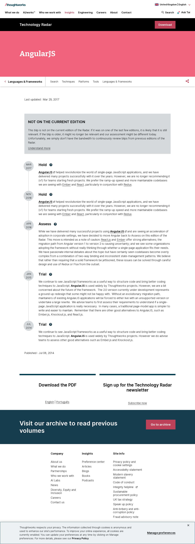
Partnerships (59, 471)
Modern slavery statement (123, 476)
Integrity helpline (123, 487)
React (80, 184)
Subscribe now (137, 403)
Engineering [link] (85, 12)
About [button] (114, 12)
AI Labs (55, 480)
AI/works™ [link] (29, 12)
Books (86, 475)
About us (56, 461)
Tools (96, 81)
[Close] (188, 525)
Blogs (85, 471)
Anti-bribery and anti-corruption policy (126, 510)
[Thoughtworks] (15, 3)
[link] (165, 25)
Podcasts (88, 480)
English (49, 402)
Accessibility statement (127, 469)
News (54, 485)
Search (169, 12)
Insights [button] (69, 12)
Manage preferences (161, 532)
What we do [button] (12, 12)
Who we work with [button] (50, 12)
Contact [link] (126, 12)
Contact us (57, 502)
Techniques (68, 81)
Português (62, 402)
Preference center (93, 461)
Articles (87, 466)
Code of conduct (123, 482)
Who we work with (62, 475)
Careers (56, 497)
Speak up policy (123, 504)
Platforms (83, 81)
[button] (50, 164)
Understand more (39, 148)
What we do (58, 466)
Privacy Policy (80, 538)
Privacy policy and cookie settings (124, 463)
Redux (127, 184)
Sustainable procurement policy (125, 493)
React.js (106, 239)
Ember (66, 184)
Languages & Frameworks (117, 81)
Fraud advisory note (125, 516)
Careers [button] (101, 12)
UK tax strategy (123, 499)
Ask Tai (185, 12)
